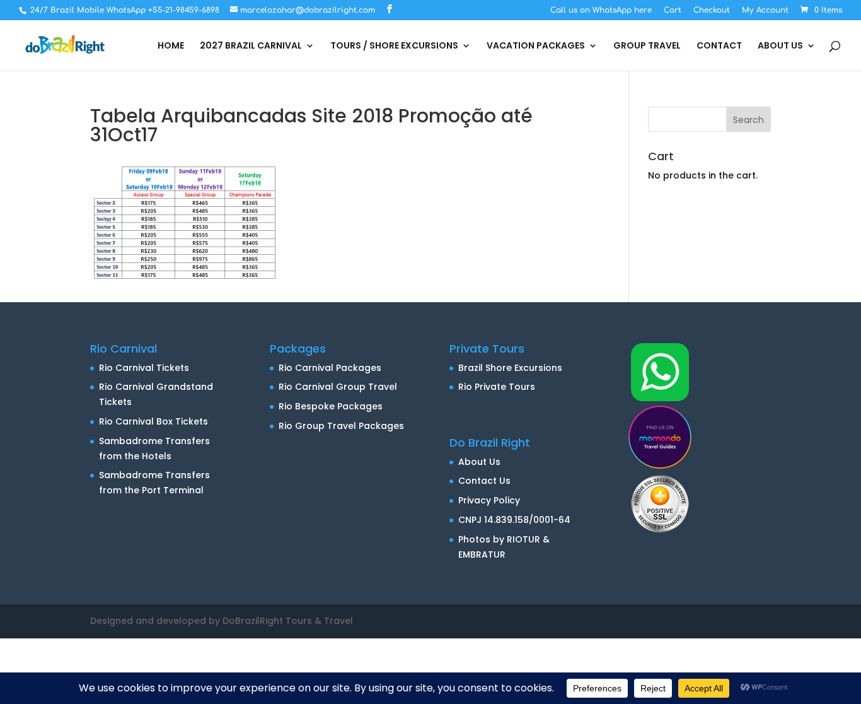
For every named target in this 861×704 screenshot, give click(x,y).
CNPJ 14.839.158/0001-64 (514, 519)
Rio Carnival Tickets (144, 367)
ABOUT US (780, 46)
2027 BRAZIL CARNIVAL (251, 46)
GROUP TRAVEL (647, 46)
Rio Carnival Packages (330, 367)
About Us (479, 461)
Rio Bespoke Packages (331, 406)
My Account (765, 10)
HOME (171, 46)
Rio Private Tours (496, 386)
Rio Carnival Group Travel (338, 386)
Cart (672, 10)
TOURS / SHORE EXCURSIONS (394, 46)
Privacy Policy (489, 500)
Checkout (711, 10)
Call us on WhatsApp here (601, 10)
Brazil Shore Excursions (510, 367)
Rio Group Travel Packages (341, 425)
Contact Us (484, 480)
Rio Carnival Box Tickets (153, 421)
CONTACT (719, 46)
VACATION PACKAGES (536, 46)
